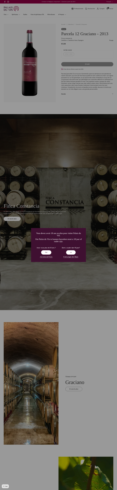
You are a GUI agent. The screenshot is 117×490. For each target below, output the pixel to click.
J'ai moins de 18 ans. (46, 257)
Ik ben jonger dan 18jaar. (70, 257)
